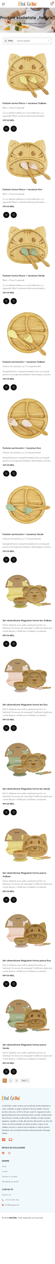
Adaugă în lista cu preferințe (14, 129)
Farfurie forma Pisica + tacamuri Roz (22, 189)
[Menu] (3, 4)
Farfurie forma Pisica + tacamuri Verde (24, 275)
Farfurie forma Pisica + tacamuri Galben (24, 103)
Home (14, 23)
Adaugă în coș (6, 129)
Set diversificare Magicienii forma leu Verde (26, 788)
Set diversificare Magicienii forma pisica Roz (27, 960)
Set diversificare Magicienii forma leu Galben (27, 620)
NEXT (24, 1081)
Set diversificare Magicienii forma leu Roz (25, 704)
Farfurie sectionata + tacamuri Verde (23, 534)
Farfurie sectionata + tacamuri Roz (22, 448)
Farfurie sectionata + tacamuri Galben (24, 361)
